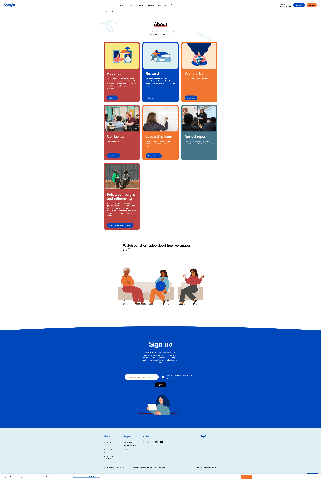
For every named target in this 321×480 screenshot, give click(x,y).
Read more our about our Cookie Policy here (86, 477)
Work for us (108, 449)
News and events (109, 453)
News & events (162, 5)
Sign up (160, 384)
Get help (122, 5)
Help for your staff (129, 445)
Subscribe (299, 5)
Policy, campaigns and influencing (121, 196)
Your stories (194, 73)
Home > (106, 11)
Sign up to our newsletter (108, 457)
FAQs (105, 445)
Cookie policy (162, 467)
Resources (132, 5)
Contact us (115, 136)
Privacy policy (151, 467)
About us (114, 73)
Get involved (150, 5)
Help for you (127, 442)
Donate (311, 5)
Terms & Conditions (139, 467)
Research (153, 73)
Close (246, 477)
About (141, 5)
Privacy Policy (171, 378)
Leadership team (159, 136)
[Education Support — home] (9, 5)
